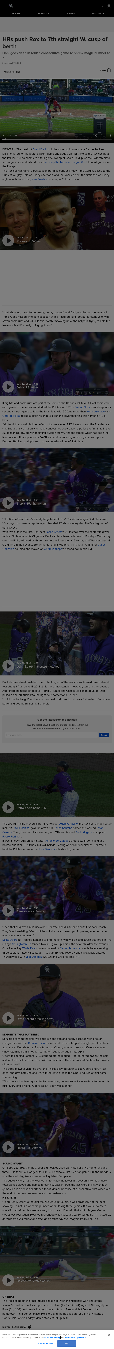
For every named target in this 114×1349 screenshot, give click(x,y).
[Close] (109, 1335)
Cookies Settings (45, 1343)
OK (66, 1343)
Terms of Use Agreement (75, 1337)
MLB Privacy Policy (52, 1337)
